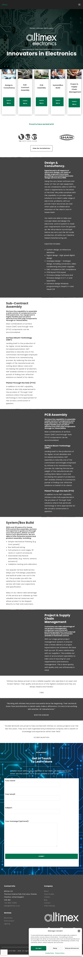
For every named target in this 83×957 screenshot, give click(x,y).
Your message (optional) (17, 821)
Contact (47, 903)
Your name (10, 780)
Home (32, 28)
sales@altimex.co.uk (12, 906)
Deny (55, 948)
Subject (8, 808)
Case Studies (49, 894)
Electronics (8, 918)
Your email (10, 794)
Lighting (7, 924)
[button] (79, 931)
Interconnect (9, 921)
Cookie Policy (49, 953)
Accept (39, 948)
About (46, 891)
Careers (47, 897)
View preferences (72, 948)
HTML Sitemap (49, 906)
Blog (45, 900)
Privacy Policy (60, 953)
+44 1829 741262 (66, 774)
